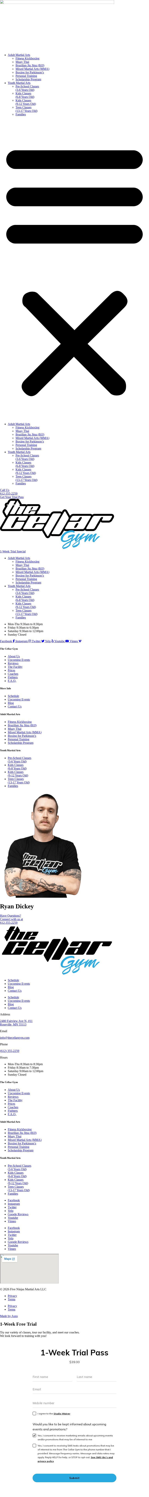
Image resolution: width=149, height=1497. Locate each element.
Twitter (12, 1207)
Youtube (13, 1217)
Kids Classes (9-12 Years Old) (26, 102)
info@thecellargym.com (14, 1037)
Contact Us (15, 706)
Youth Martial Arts (19, 83)
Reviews (13, 663)
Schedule (13, 696)
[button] (74, 269)
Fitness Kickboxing (27, 58)
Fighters (13, 677)
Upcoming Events (19, 659)
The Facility (15, 666)
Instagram (14, 1203)
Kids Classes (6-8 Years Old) (25, 95)
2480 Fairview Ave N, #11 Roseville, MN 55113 (16, 1022)
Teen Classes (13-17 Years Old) (26, 109)
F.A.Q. (12, 680)
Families (21, 114)
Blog (11, 703)
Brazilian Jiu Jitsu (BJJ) (30, 65)
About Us (14, 656)
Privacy (12, 1295)
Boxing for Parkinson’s (30, 72)
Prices (11, 670)
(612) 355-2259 (9, 1051)
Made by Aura (9, 1316)
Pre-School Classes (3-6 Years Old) (27, 88)
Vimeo (12, 1221)
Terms (11, 1299)
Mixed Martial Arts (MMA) (32, 69)
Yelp (10, 1210)
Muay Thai (22, 62)
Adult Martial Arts (19, 55)
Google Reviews (18, 1214)
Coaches (13, 673)
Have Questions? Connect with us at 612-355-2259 (11, 919)
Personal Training (26, 76)
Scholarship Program (28, 79)
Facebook (14, 1200)
